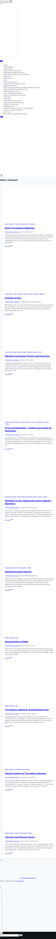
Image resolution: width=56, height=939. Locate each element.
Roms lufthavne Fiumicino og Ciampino (14, 72)
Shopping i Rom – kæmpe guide (12, 70)
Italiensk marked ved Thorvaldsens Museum (25, 773)
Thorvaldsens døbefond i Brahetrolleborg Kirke (27, 710)
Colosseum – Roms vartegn (10, 104)
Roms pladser (7, 76)
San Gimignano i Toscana (10, 82)
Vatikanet (32, 224)
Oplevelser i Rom (24, 224)
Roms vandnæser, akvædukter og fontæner (15, 113)
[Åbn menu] (1, 175)
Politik (29, 567)
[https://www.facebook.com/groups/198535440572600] (2, 61)
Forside (5, 65)
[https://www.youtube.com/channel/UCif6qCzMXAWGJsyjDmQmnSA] (1, 61)
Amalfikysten (7, 97)
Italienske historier (32, 352)
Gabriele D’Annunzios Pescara (11, 91)
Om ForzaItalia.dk (8, 67)
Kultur (16, 224)
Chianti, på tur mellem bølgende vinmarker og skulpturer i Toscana (21, 87)
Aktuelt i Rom (8, 294)
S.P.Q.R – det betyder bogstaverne (12, 110)
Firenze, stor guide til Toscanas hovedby (14, 83)
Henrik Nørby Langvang (12, 232)
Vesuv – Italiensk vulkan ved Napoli (13, 93)
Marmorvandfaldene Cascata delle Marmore (15, 89)
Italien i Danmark (9, 224)
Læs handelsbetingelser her (28, 878)
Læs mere (8, 246)
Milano (5, 80)
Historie (7, 422)
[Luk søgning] (1, 933)
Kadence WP (20, 881)
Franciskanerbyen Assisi (10, 85)
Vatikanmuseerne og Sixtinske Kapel (13, 102)
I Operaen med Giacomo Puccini (20, 837)
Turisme (36, 294)
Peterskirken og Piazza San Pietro (12, 100)
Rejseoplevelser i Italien (42, 422)
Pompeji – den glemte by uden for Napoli (14, 95)
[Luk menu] (0, 886)
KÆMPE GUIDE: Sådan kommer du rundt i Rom (16, 74)
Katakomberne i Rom (9, 106)
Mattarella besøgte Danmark (18, 572)
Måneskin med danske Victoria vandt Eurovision (27, 356)
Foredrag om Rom (13, 298)
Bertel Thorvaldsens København (20, 228)
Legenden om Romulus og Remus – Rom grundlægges (18, 108)
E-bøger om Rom (8, 68)
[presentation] (29, 203)
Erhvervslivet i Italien (10, 352)
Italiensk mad (7, 98)
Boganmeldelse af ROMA (16, 642)
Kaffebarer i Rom (8, 78)
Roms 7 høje (6, 112)
